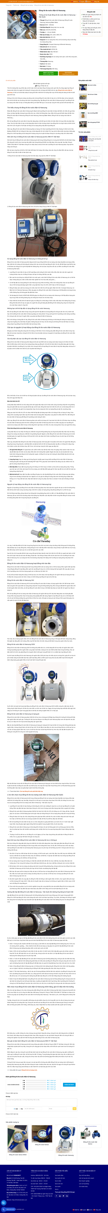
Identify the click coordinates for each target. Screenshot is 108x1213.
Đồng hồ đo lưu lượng (27, 5)
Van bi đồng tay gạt (93, 103)
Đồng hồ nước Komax (42, 1144)
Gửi (74, 1108)
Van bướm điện (59, 1175)
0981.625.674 (13, 1)
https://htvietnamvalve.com (19, 1200)
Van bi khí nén (59, 1183)
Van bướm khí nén (60, 1178)
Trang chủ (8, 5)
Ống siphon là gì (92, 160)
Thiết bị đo (16, 5)
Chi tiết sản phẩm (10, 80)
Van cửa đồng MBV (93, 113)
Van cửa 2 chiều (92, 85)
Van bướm (57, 1186)
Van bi (56, 1189)
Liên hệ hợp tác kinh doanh (86, 1178)
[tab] (41, 80)
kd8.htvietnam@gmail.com (27, 1)
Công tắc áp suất (92, 150)
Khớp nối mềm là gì (93, 179)
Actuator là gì (91, 169)
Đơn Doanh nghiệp (84, 1181)
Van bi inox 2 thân (92, 94)
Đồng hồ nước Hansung (66, 1155)
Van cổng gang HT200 (94, 122)
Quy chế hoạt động (84, 1175)
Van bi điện (58, 1181)
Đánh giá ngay (69, 1084)
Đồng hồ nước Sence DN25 (18, 1154)
